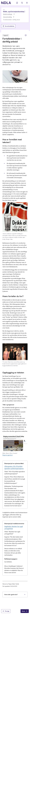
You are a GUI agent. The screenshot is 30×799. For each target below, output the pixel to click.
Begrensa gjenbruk (7, 455)
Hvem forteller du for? (12, 296)
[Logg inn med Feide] (17, 3)
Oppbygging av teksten (13, 372)
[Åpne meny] (27, 3)
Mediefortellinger (7, 14)
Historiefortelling (7, 17)
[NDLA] (6, 3)
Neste (23, 611)
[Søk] (22, 3)
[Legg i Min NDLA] (26, 35)
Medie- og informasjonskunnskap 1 (14, 11)
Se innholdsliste (9, 26)
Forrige (7, 611)
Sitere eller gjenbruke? (11, 594)
